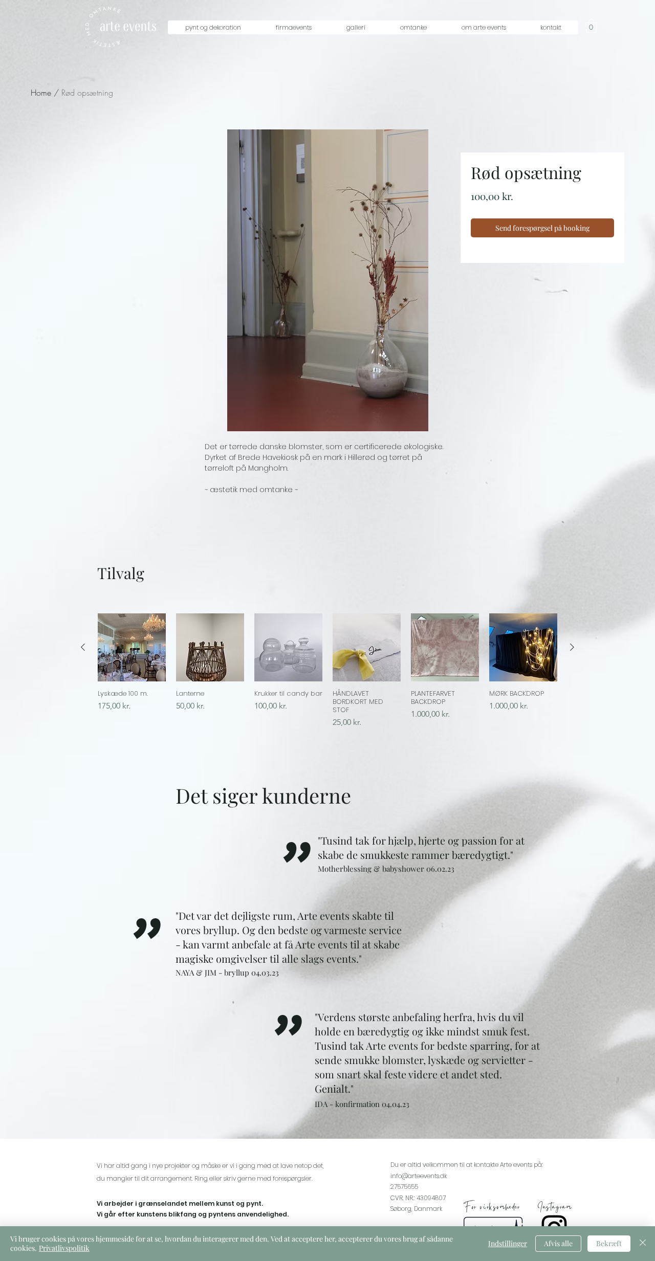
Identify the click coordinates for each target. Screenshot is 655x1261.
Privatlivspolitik (64, 1248)
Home (41, 92)
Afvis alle (558, 1243)
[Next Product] (572, 647)
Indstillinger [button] (507, 1243)
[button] (213, 27)
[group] (327, 671)
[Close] (643, 1243)
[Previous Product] (83, 647)
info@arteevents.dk (418, 1175)
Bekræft (609, 1243)
